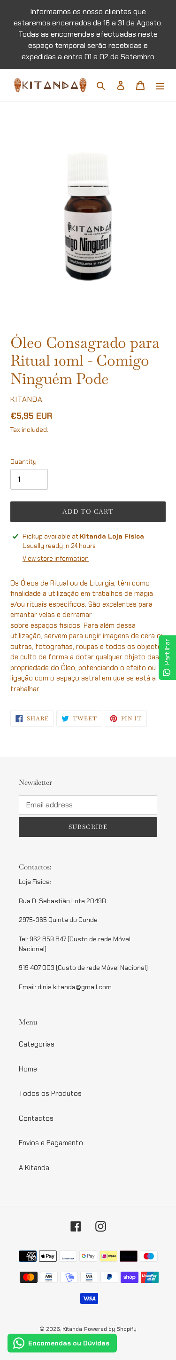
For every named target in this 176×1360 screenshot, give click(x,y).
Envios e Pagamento (51, 1143)
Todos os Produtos (50, 1093)
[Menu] (160, 85)
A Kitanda (34, 1167)
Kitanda (72, 1329)
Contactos (36, 1118)
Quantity (23, 462)
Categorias (36, 1044)
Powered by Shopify (110, 1329)
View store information (56, 559)
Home (28, 1069)
